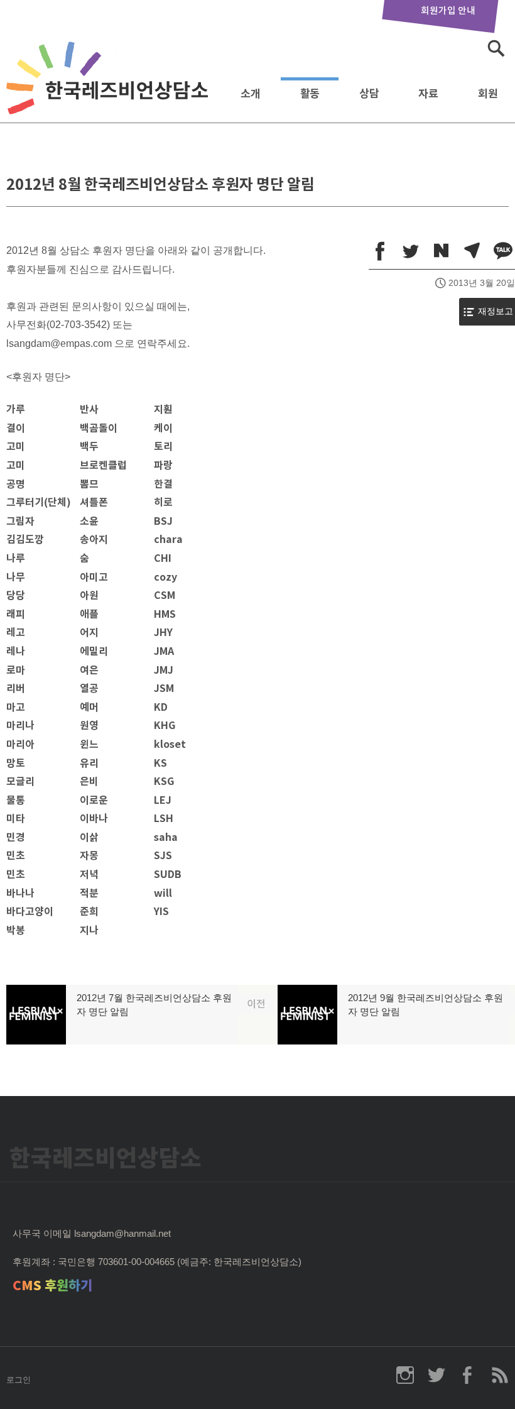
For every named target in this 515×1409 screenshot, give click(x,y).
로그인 (18, 1379)
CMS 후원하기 (52, 1285)
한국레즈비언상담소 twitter (436, 1375)
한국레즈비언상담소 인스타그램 (405, 1375)
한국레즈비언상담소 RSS (499, 1375)
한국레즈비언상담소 (110, 90)
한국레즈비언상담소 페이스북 (468, 1375)
